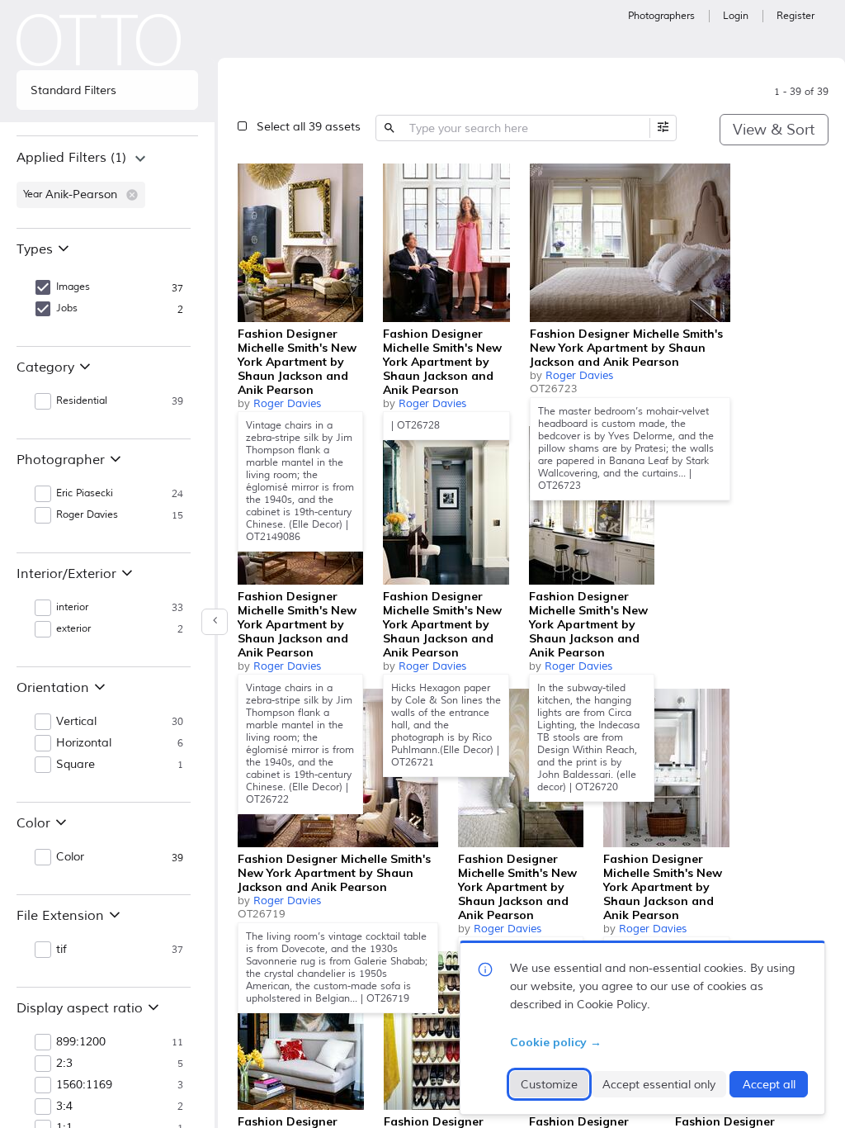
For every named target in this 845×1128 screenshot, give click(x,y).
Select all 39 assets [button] (309, 127)
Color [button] (70, 857)
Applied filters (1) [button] (71, 157)
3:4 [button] (64, 1106)
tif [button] (61, 949)
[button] (132, 195)
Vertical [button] (76, 721)
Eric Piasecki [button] (84, 493)
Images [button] (73, 287)
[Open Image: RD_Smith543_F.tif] (300, 243)
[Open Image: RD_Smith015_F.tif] (630, 243)
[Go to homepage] (99, 40)
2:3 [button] (64, 1063)
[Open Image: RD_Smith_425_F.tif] (666, 768)
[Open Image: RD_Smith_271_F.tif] (446, 243)
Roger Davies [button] (87, 515)
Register (795, 16)
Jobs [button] (67, 308)
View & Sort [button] (773, 130)
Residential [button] (81, 401)
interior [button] (72, 607)
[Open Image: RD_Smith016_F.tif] (520, 768)
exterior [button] (73, 629)
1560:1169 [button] (84, 1085)
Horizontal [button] (83, 743)
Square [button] (75, 764)
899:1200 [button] (81, 1042)
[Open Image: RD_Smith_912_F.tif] (301, 1030)
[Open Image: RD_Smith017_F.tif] (591, 505)
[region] (107, 181)
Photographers (661, 16)
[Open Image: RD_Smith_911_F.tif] (446, 505)
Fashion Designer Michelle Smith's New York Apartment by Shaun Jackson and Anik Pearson (297, 361)
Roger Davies (287, 403)
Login (735, 16)
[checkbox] (346, 178)
